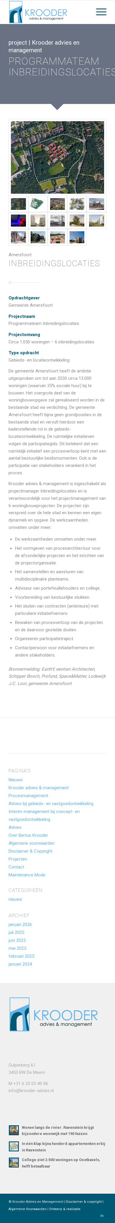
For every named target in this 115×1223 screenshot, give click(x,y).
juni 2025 (17, 940)
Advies (15, 827)
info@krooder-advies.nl (31, 1090)
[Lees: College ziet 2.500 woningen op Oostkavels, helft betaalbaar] (14, 1162)
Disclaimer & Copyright (30, 851)
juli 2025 (16, 932)
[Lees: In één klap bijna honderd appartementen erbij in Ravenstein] (14, 1146)
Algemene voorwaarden (32, 843)
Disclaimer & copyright (84, 1202)
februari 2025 (21, 956)
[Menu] (98, 12)
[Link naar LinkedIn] (102, 1215)
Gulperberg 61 (22, 1065)
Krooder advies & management (39, 787)
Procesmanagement (28, 795)
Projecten (18, 859)
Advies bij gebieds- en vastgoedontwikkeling (51, 803)
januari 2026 (20, 924)
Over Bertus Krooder (28, 835)
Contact (16, 867)
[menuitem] (98, 12)
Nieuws (16, 779)
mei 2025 (17, 948)
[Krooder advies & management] (48, 12)
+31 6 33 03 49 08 (30, 1083)
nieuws (15, 899)
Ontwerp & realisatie (64, 1209)
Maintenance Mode (27, 875)
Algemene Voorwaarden (28, 1209)
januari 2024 (20, 964)
